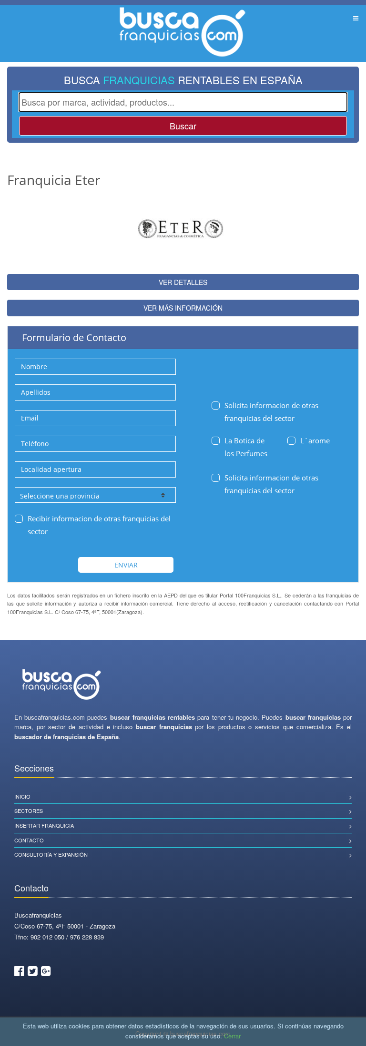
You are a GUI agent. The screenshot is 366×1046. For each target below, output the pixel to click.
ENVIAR (126, 564)
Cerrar (232, 1035)
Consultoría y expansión (51, 854)
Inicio (22, 796)
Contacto (29, 840)
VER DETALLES (183, 282)
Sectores (28, 810)
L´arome (315, 440)
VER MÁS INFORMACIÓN (183, 308)
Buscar (183, 125)
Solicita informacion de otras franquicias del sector (271, 412)
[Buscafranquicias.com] (62, 684)
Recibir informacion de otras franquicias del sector (99, 525)
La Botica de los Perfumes (245, 447)
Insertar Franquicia (44, 825)
